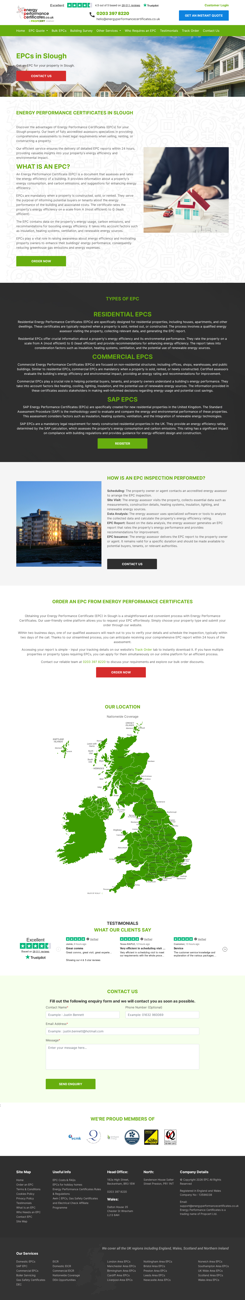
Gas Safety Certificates (30, 1279)
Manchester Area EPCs (121, 1266)
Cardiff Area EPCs (118, 1275)
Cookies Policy (25, 1193)
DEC (19, 1284)
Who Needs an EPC (28, 1212)
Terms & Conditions (28, 1189)
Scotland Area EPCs (210, 1275)
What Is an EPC (25, 1207)
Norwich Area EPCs (210, 1261)
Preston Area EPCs (155, 1270)
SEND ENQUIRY (70, 1084)
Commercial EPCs (27, 1270)
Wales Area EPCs (208, 1279)
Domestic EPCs (25, 1261)
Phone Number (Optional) (143, 1007)
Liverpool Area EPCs (119, 1279)
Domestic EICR (62, 1266)
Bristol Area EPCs (154, 1266)
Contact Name (57, 1007)
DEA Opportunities (64, 1279)
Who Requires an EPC (140, 31)
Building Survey (81, 31)
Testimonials (169, 31)
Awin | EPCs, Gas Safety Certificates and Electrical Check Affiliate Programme (75, 1203)
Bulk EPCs (59, 31)
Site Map (21, 1221)
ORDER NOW (41, 261)
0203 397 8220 (112, 13)
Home (20, 31)
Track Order (190, 31)
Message (53, 1040)
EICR (56, 1261)
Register (122, 443)
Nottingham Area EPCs (158, 1261)
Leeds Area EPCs (154, 1275)
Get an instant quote (204, 15)
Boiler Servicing (26, 1275)
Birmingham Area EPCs (121, 1270)
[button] (38, 30)
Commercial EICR (63, 1270)
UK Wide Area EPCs (210, 1270)
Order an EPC (24, 1184)
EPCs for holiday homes (67, 1184)
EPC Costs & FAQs (64, 1180)
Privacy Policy (25, 1198)
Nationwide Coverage (66, 1275)
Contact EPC (24, 1216)
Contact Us (211, 31)
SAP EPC (21, 1266)
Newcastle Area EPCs (157, 1279)
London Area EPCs (118, 1261)
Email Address (57, 1024)
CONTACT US (41, 76)
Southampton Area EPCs (213, 1266)
